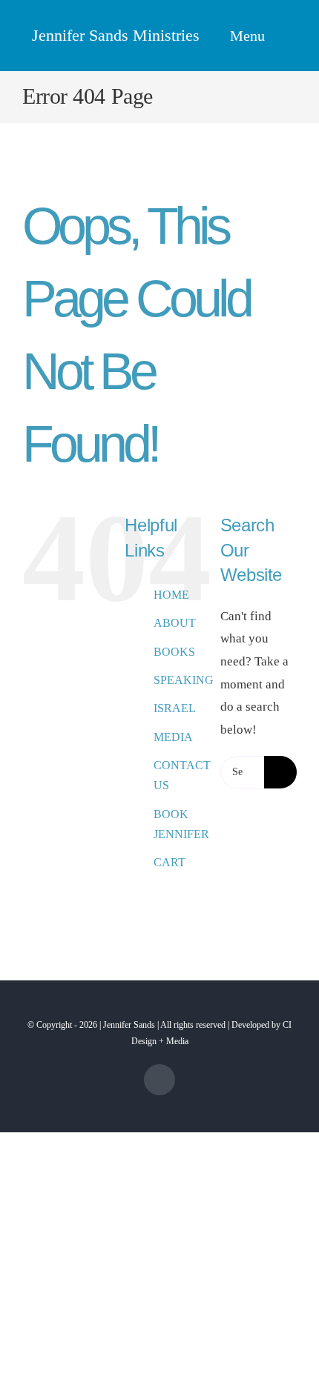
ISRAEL (175, 708)
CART (169, 862)
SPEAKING (184, 680)
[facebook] (159, 1079)
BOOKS (174, 651)
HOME (171, 594)
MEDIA (173, 737)
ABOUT (175, 623)
